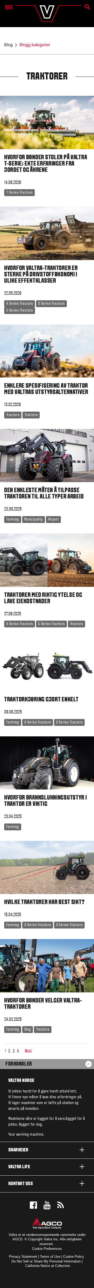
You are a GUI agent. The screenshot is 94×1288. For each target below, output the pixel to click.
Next (28, 1051)
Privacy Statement (23, 1257)
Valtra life (19, 1167)
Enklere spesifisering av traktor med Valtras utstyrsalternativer (46, 389)
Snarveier (18, 1150)
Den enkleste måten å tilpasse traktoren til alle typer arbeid (44, 494)
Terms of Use (50, 1257)
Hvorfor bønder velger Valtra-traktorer (43, 1004)
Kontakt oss (20, 1184)
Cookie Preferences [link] (47, 1249)
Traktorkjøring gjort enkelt (41, 700)
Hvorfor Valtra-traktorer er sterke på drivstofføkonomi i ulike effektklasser (41, 275)
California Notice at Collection (47, 1266)
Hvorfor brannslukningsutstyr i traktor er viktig (45, 801)
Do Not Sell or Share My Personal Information (46, 1261)
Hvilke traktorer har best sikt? (44, 902)
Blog (8, 45)
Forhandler (18, 1064)
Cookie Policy (73, 1257)
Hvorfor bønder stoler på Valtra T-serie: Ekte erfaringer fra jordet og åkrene (45, 164)
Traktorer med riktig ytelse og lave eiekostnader (43, 598)
